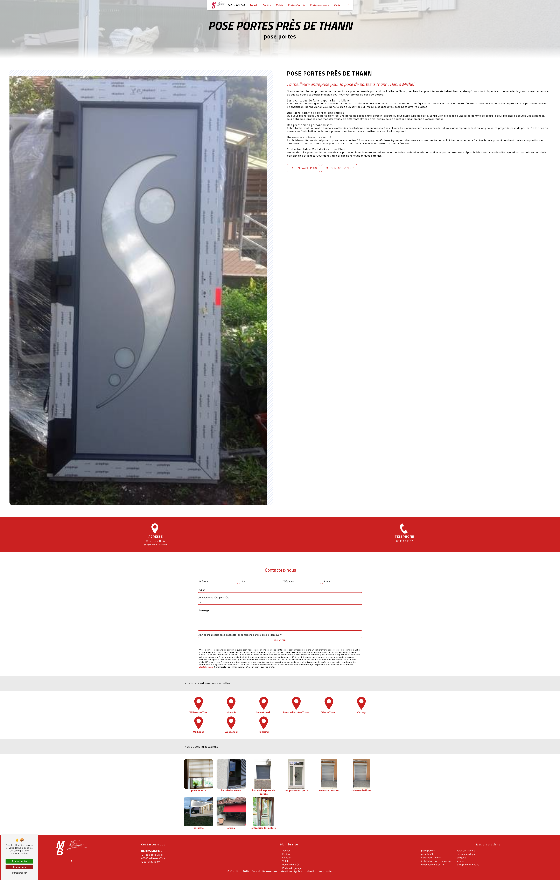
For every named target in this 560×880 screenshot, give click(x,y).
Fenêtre (266, 5)
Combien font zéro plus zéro (213, 597)
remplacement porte (432, 864)
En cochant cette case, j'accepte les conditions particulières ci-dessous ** (241, 634)
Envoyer (280, 640)
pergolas (461, 857)
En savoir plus (306, 168)
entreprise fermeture (468, 864)
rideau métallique (466, 854)
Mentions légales (291, 871)
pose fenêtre (428, 854)
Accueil (253, 5)
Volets (279, 5)
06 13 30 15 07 (404, 541)
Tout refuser (19, 867)
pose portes (428, 850)
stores (460, 861)
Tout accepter (19, 861)
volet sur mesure (466, 850)
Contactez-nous (342, 168)
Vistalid (235, 871)
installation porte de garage (436, 861)
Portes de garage (319, 5)
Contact (338, 5)
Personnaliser (19, 872)
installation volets (431, 857)
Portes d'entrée (296, 5)
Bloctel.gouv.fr (206, 667)
